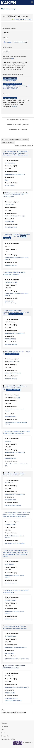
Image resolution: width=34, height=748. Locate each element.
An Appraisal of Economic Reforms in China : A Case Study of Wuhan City (15, 387)
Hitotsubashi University (11, 265)
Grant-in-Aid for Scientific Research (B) (15, 216)
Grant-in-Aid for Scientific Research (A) (15, 174)
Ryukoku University (10, 185)
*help (29, 19)
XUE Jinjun (8, 441)
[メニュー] (31, 2)
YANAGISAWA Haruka (10, 524)
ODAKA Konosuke (15, 361)
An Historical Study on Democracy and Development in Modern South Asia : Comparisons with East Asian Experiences (15, 153)
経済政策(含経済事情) (9, 80)
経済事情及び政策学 (13, 88)
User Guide (4, 726)
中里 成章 (14, 282)
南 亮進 (18, 397)
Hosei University (9, 301)
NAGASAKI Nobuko (10, 163)
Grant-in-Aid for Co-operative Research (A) (16, 647)
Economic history (22, 86)
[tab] (18, 119)
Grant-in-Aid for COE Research (13, 373)
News (2, 733)
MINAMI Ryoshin (9, 483)
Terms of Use (5, 736)
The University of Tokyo (11, 227)
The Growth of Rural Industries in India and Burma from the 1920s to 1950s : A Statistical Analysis (15, 194)
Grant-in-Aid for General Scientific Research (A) (17, 687)
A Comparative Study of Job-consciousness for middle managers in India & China (16, 312)
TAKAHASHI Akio (9, 204)
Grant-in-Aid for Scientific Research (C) (15, 333)
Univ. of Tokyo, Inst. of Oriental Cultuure (15, 543)
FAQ (2, 729)
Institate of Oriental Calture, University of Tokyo (17, 658)
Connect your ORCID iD (21, 19)
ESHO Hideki (8, 282)
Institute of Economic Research (13, 505)
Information (4, 723)
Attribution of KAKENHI (8, 739)
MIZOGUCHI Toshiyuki (10, 600)
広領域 (6, 180)
